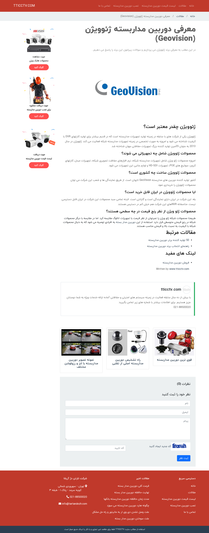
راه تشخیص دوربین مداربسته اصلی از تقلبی (127, 362)
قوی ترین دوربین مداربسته (174, 360)
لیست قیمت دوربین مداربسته (159, 6)
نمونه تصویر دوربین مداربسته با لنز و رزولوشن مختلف (81, 363)
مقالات (182, 6)
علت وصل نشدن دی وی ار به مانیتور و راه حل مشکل (120, 512)
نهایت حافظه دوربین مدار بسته (131, 492)
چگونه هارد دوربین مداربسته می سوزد (128, 505)
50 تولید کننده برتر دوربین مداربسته (168, 240)
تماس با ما (104, 6)
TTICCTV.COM (24, 6)
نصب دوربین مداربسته (126, 6)
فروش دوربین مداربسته (176, 263)
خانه (191, 6)
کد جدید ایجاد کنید (160, 446)
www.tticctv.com (179, 269)
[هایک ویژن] (34, 49)
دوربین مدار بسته (126, 222)
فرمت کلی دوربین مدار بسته (133, 486)
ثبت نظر (183, 458)
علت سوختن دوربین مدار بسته (132, 518)
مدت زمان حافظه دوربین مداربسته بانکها (126, 499)
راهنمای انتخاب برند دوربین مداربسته (168, 246)
